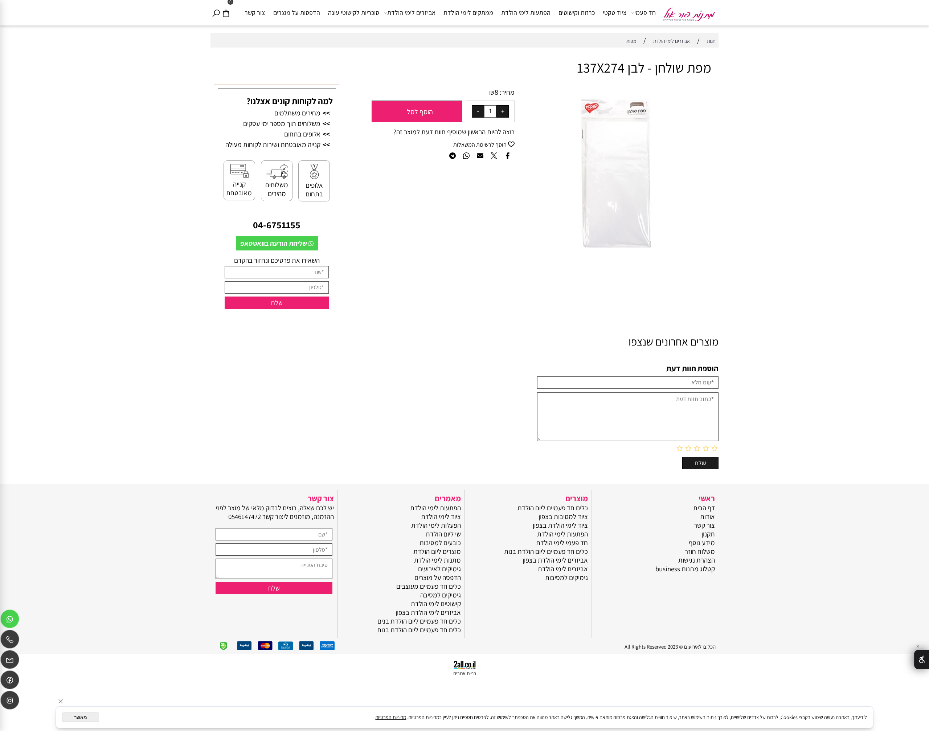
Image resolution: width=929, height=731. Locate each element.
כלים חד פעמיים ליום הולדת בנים (419, 621)
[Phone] (9, 641)
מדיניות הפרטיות (390, 717)
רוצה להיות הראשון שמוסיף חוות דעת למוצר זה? (454, 131)
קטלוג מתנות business (685, 568)
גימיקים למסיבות (566, 577)
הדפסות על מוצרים (296, 12)
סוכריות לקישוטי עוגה (353, 12)
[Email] (9, 661)
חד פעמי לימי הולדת (562, 542)
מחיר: (506, 92)
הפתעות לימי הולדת (526, 12)
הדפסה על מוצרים (437, 577)
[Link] (9, 681)
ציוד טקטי (614, 12)
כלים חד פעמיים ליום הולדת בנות (546, 551)
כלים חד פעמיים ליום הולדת (552, 507)
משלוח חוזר (700, 551)
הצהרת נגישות (696, 560)
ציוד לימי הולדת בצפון (560, 525)
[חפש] (216, 12)
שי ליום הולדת (443, 534)
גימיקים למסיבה (440, 595)
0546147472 (244, 516)
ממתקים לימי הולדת (468, 12)
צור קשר (255, 12)
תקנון (708, 534)
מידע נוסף (702, 542)
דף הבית (704, 507)
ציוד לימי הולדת (441, 516)
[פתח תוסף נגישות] (921, 659)
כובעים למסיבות (440, 542)
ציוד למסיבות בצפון (563, 516)
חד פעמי (645, 12)
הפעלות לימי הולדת (436, 525)
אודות (707, 516)
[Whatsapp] (9, 620)
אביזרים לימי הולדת (411, 12)
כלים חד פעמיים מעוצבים (428, 586)
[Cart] (225, 12)
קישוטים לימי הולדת (436, 603)
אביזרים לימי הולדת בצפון (555, 560)
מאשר (80, 717)
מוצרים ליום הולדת (437, 551)
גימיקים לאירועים (439, 568)
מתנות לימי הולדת (437, 560)
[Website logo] (689, 11)
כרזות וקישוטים (576, 12)
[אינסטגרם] (9, 702)
